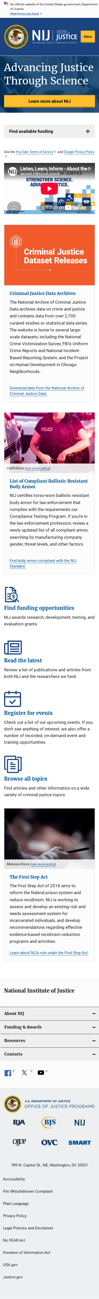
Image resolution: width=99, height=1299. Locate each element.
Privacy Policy (15, 1216)
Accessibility (14, 1179)
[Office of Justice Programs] (16, 36)
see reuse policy (37, 468)
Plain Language (16, 1203)
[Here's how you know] (49, 9)
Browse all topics (49, 764)
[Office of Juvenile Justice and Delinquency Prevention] (19, 1146)
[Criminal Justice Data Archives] (49, 255)
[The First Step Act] (49, 838)
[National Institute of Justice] (80, 1126)
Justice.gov (13, 1277)
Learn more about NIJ (49, 101)
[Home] (54, 37)
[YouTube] (42, 1074)
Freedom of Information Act (26, 1252)
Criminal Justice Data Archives (43, 293)
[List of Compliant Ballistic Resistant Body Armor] (49, 443)
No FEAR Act (14, 1240)
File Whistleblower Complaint (28, 1191)
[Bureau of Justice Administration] (19, 1126)
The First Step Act (29, 877)
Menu (88, 36)
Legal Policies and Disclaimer (28, 1228)
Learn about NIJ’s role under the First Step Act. (49, 952)
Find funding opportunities (49, 593)
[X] (26, 1074)
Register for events (49, 698)
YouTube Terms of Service (34, 151)
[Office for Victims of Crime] (49, 1146)
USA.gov (10, 1265)
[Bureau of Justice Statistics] (49, 1129)
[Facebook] (9, 1074)
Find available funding (31, 131)
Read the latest (49, 646)
